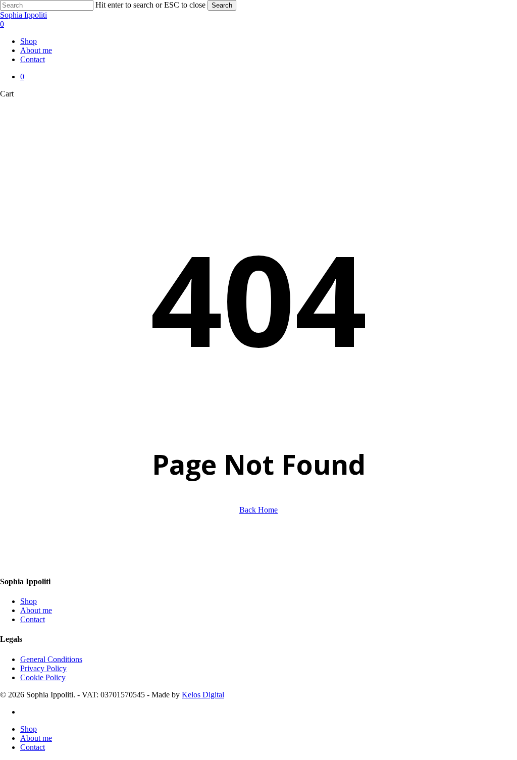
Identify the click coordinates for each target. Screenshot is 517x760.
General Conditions (51, 659)
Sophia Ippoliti (23, 15)
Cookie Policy (43, 677)
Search (222, 5)
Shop (28, 601)
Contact (32, 619)
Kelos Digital (203, 694)
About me (36, 610)
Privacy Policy (43, 668)
